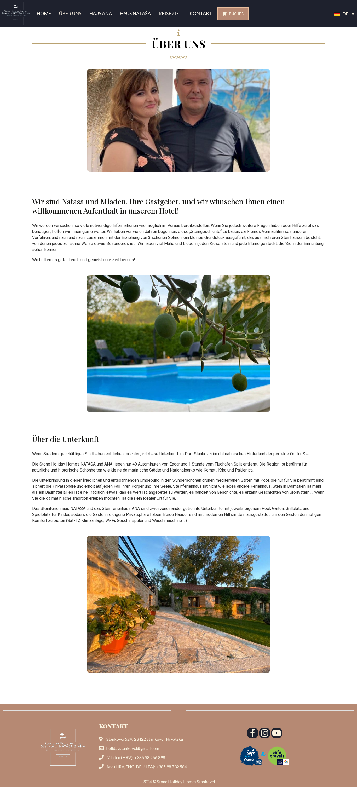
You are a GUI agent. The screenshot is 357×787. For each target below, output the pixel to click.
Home (44, 13)
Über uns (70, 13)
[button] (233, 13)
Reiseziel (170, 13)
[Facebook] (252, 733)
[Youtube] (276, 733)
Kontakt (200, 13)
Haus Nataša (135, 13)
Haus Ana (100, 13)
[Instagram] (264, 733)
